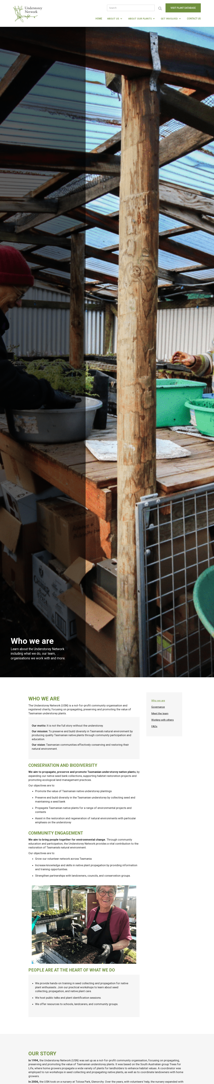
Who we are (158, 700)
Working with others (162, 719)
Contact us (194, 18)
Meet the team (159, 713)
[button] (115, 18)
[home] (28, 13)
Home (98, 18)
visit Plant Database (183, 8)
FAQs (154, 726)
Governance (158, 706)
